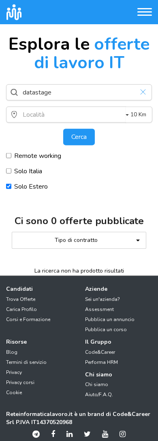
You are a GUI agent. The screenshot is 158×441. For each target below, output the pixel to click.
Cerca (79, 136)
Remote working (37, 155)
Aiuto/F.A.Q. (99, 394)
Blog (11, 352)
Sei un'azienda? (102, 299)
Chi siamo (96, 384)
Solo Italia (28, 171)
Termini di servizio (26, 362)
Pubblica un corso (106, 329)
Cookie (14, 392)
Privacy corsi (20, 382)
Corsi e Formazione (28, 319)
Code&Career (100, 352)
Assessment (99, 309)
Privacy (14, 372)
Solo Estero (31, 186)
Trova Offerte (20, 299)
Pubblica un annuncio (110, 319)
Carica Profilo (21, 309)
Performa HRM (101, 362)
